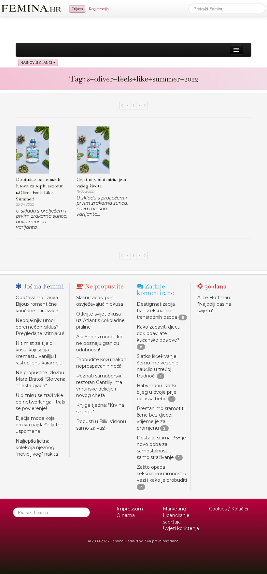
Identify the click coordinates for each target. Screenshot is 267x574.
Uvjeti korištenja (181, 528)
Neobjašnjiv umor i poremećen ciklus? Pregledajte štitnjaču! (40, 326)
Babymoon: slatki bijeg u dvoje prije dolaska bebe (156, 392)
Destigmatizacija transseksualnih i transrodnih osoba (157, 310)
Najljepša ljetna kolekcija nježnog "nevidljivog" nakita (37, 447)
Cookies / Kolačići (228, 509)
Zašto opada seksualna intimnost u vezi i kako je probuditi (162, 473)
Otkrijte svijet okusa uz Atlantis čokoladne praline (100, 320)
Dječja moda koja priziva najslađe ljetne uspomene (39, 424)
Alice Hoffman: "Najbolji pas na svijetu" (214, 304)
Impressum (130, 509)
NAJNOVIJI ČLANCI (37, 62)
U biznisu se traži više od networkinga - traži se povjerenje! (40, 401)
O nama (126, 515)
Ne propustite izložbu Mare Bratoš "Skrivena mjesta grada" (40, 379)
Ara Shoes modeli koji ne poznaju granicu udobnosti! (100, 343)
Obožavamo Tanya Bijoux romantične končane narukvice (37, 304)
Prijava (77, 9)
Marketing (174, 509)
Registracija (99, 9)
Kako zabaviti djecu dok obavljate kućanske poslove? (158, 333)
